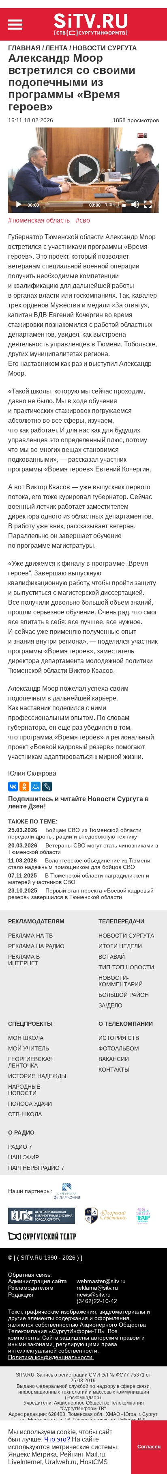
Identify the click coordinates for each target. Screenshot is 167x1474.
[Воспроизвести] (83, 170)
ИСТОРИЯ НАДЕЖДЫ (37, 1076)
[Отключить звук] (135, 204)
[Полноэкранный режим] (148, 204)
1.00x (110, 204)
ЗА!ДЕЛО (110, 1005)
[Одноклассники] (24, 786)
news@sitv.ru (94, 1294)
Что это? (57, 1439)
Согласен (149, 1447)
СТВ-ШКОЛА (25, 1114)
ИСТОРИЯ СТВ (118, 1038)
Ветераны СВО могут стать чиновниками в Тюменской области (83, 848)
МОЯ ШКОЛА (25, 1038)
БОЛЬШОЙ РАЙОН (123, 995)
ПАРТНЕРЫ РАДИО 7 (36, 1168)
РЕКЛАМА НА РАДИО (36, 946)
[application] (83, 170)
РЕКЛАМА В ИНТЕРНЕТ (24, 959)
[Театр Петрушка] (147, 1215)
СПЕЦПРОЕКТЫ (30, 1023)
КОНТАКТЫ (113, 1069)
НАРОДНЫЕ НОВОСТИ (24, 1089)
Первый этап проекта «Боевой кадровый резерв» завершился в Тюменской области (81, 893)
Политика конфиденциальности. (51, 1357)
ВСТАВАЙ (111, 956)
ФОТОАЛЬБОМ (118, 1048)
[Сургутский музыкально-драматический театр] (46, 1235)
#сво (83, 220)
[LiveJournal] (47, 786)
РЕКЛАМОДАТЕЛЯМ (36, 921)
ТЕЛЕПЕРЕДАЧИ (121, 921)
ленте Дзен (26, 806)
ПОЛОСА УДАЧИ (30, 1103)
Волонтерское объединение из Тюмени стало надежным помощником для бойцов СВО (79, 863)
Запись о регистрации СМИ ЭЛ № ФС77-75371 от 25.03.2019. (94, 1377)
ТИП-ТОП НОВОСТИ (126, 967)
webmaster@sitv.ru (101, 1281)
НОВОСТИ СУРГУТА (126, 935)
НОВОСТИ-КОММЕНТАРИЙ (120, 981)
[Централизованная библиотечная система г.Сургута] (45, 1215)
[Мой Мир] (36, 786)
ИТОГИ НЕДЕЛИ (120, 946)
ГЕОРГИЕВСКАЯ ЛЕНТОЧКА (30, 1062)
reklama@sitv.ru (97, 1287)
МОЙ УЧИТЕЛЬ (28, 1048)
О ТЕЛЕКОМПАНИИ (125, 1023)
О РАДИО (21, 1132)
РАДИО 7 (20, 1146)
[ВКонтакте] (13, 786)
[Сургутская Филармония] (71, 1191)
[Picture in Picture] (122, 204)
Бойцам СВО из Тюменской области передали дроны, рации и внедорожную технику (74, 833)
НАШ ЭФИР (23, 1157)
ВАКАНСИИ (113, 1059)
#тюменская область (39, 220)
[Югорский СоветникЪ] (110, 1215)
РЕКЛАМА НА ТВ (30, 935)
